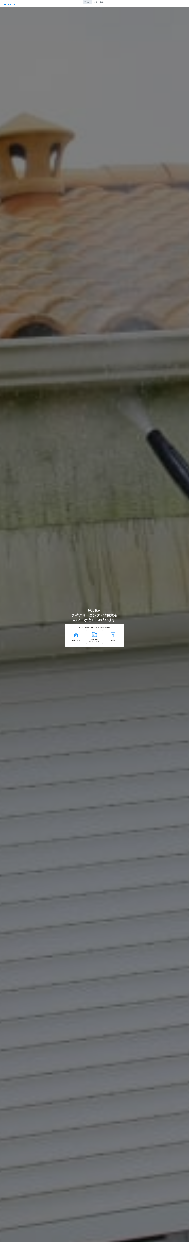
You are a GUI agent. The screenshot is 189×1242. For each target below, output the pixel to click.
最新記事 (102, 2)
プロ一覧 (95, 2)
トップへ (88, 2)
